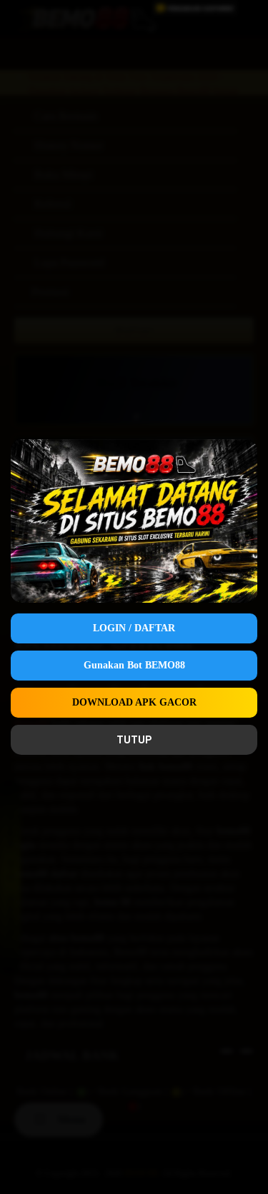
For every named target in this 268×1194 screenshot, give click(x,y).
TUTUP (134, 740)
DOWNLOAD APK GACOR (134, 702)
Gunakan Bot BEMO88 (134, 665)
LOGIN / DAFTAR (134, 628)
